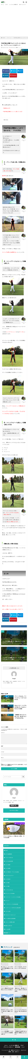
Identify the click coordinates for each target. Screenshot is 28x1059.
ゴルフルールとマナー (9, 875)
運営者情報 (17, 1047)
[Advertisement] (14, 20)
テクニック (9, 37)
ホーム (2, 4)
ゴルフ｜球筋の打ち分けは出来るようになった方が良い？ (7, 989)
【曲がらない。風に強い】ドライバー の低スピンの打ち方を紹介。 (21, 990)
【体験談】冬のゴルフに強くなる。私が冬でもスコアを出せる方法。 (20, 716)
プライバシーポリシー (9, 1047)
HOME (3, 37)
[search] (23, 776)
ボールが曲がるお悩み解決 (10, 918)
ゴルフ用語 (7, 886)
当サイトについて (22, 4)
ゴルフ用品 (7, 882)
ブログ (6, 4)
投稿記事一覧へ (14, 805)
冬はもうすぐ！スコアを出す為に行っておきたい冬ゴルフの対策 (20, 707)
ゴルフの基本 (7, 864)
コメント (3, 732)
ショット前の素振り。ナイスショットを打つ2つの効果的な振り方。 (7, 1033)
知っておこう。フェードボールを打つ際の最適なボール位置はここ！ (7, 968)
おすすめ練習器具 (8, 854)
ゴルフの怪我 (7, 868)
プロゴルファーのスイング (10, 914)
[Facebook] (6, 71)
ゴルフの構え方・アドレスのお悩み (12, 871)
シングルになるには (9, 889)
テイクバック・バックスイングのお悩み (13, 897)
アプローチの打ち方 (9, 857)
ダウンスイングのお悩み (10, 893)
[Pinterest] (13, 75)
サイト (2, 757)
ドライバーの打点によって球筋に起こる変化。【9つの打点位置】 (13, 836)
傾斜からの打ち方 (8, 925)
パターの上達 (7, 911)
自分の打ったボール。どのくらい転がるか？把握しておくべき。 (7, 1011)
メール (2, 751)
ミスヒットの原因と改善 (20, 823)
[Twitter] (13, 71)
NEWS (6, 850)
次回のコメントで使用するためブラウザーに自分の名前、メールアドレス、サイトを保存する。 (14, 765)
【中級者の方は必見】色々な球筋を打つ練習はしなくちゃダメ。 (21, 1033)
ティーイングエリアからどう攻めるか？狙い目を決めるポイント (21, 1011)
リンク (22, 1047)
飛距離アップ (7, 932)
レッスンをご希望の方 (13, 4)
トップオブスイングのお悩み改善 (11, 904)
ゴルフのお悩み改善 (9, 861)
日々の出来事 (7, 929)
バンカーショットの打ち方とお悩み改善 (13, 907)
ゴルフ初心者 (7, 879)
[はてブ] (20, 71)
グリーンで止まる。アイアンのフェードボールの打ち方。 (20, 697)
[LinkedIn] (5, 75)
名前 (2, 746)
